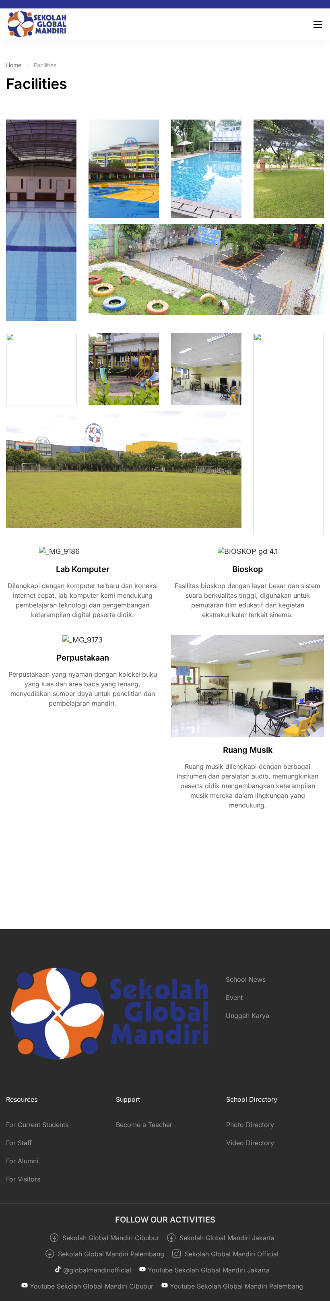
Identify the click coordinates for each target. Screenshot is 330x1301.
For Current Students (37, 1125)
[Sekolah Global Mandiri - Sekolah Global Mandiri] (37, 24)
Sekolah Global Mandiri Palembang (110, 1254)
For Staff (19, 1143)
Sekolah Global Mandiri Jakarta (225, 1238)
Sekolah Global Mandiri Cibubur (109, 1238)
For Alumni (22, 1161)
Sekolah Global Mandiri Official (230, 1254)
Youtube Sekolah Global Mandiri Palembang (235, 1286)
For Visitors (23, 1179)
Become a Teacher (144, 1125)
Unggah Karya (247, 1016)
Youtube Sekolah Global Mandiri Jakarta (208, 1270)
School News (246, 979)
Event (234, 997)
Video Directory (250, 1143)
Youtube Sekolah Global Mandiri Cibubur (90, 1286)
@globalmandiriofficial (96, 1270)
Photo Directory (250, 1125)
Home (13, 65)
